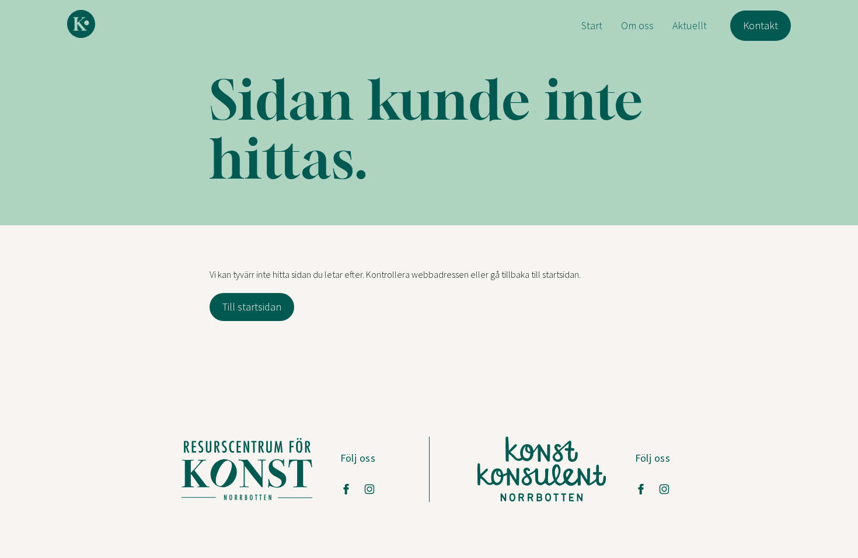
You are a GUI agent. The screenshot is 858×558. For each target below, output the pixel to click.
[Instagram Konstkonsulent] (664, 489)
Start (591, 25)
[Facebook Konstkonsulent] (641, 489)
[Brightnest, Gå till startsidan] (81, 24)
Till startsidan (251, 306)
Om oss (637, 25)
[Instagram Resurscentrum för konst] (369, 489)
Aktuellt (689, 25)
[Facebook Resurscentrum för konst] (346, 489)
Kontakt (760, 25)
